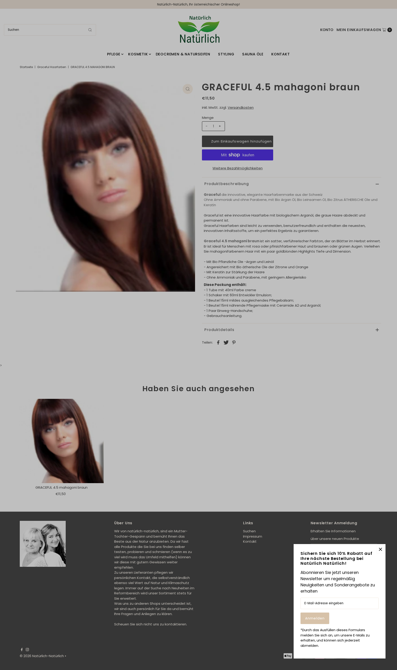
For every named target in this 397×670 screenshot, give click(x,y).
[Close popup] (380, 549)
